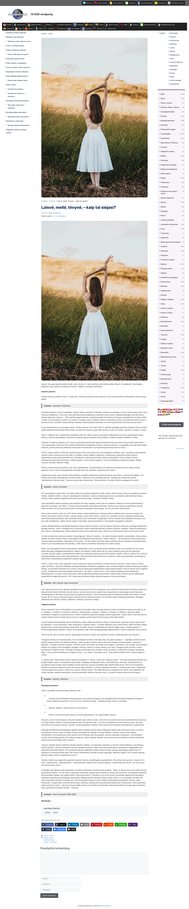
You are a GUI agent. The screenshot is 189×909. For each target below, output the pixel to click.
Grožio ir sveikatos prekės (15, 46)
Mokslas (135, 24)
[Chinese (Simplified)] (164, 409)
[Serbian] (182, 412)
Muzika (172, 51)
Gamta (163, 397)
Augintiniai (164, 238)
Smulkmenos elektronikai (14, 121)
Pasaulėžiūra (174, 84)
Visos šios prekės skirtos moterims (18, 67)
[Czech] (171, 409)
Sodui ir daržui (11, 85)
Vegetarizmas (166, 291)
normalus (61, 216)
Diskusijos (132, 3)
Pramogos (164, 160)
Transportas (165, 388)
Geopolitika (174, 66)
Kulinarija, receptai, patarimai (16, 33)
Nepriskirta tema (167, 348)
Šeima (20, 28)
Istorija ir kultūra (166, 313)
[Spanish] (164, 414)
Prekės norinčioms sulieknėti (16, 50)
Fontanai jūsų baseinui (15, 89)
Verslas (163, 361)
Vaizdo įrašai (112, 28)
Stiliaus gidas (165, 173)
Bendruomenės (36, 24)
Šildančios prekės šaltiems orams (19, 41)
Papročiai (173, 44)
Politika (163, 370)
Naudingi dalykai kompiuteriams (19, 125)
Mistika (163, 156)
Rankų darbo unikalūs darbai (17, 80)
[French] (161, 412)
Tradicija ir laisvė (49, 840)
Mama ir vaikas (113, 24)
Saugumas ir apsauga (168, 165)
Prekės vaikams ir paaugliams (16, 63)
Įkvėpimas (164, 326)
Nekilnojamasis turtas (168, 24)
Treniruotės (165, 233)
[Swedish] (166, 414)
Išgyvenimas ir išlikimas (169, 143)
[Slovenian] (161, 414)
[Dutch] (176, 409)
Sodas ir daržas (166, 103)
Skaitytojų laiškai (167, 401)
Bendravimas (21, 24)
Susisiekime (162, 3)
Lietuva (101, 24)
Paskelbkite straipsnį (177, 3)
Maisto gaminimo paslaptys (171, 242)
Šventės (164, 116)
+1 (53, 216)
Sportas (30, 28)
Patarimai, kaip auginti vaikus (169, 192)
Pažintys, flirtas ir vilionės (170, 107)
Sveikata (51, 28)
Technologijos (75, 28)
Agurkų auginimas (167, 198)
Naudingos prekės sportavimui (18, 116)
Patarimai (164, 125)
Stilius (41, 28)
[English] (179, 409)
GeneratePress (106, 906)
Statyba (163, 339)
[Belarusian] (159, 409)
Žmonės (99, 28)
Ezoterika (164, 383)
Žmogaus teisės (166, 268)
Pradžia (9, 24)
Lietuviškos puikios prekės (15, 59)
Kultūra (91, 24)
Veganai (164, 273)
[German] (164, 412)
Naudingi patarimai (150, 24)
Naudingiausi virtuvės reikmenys (17, 72)
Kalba (172, 77)
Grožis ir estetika (167, 308)
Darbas (49, 24)
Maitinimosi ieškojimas (169, 169)
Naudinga (164, 211)
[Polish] (174, 412)
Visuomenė (174, 33)
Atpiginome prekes (167, 151)
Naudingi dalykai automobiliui (16, 112)
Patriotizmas (174, 40)
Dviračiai (164, 147)
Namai (163, 215)
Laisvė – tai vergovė (50, 842)
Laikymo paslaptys (167, 220)
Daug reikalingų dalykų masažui (17, 76)
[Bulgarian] (161, 409)
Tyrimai (163, 366)
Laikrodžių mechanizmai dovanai (17, 101)
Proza (163, 229)
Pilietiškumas (174, 55)
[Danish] (174, 409)
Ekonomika (165, 352)
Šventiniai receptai (167, 260)
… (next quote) (179, 448)
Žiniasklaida (165, 138)
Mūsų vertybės (102, 3)
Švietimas (62, 28)
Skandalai (164, 251)
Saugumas (164, 255)
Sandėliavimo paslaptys (169, 277)
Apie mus (89, 3)
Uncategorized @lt (167, 112)
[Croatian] (169, 409)
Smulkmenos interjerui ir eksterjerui (16, 95)
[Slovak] (159, 414)
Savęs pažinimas (167, 330)
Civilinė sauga (166, 374)
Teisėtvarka (165, 182)
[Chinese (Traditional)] (166, 409)
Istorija (172, 73)
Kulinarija (80, 24)
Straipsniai (164, 187)
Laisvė (50, 33)
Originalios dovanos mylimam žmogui (16, 131)
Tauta (172, 59)
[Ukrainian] (169, 414)
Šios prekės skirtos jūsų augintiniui (16, 106)
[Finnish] (159, 412)
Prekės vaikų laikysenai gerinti (18, 54)
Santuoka (10, 28)
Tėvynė (47, 812)
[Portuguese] (176, 412)
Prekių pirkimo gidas (168, 129)
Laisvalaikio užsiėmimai (64, 24)
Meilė (125, 24)
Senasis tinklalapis (146, 3)
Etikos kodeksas (118, 3)
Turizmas (88, 28)
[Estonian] (182, 409)
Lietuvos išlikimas (176, 62)
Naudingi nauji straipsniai (15, 37)
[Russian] (179, 412)
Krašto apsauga (175, 80)
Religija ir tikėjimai (167, 299)
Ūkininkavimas (166, 379)
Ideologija (173, 69)
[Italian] (166, 412)
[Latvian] (169, 412)
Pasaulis (164, 295)
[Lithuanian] (171, 412)
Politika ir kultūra (167, 343)
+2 (56, 216)
